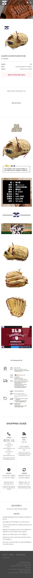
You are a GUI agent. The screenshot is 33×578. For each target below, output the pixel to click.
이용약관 (11, 554)
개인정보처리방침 (20, 554)
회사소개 (4, 554)
